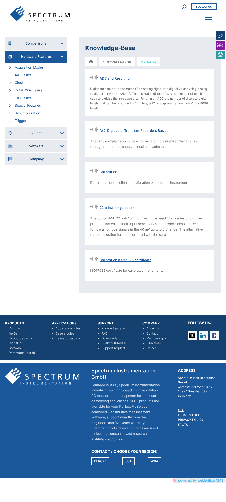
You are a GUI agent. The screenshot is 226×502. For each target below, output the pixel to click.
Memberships (156, 338)
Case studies (65, 333)
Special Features (28, 105)
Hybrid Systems (20, 338)
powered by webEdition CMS (200, 480)
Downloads (109, 338)
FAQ (104, 333)
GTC (181, 410)
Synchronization (27, 113)
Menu (207, 16)
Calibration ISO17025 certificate (125, 260)
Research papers (68, 338)
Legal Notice (189, 415)
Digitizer (15, 328)
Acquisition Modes (29, 67)
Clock (19, 82)
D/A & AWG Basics (29, 90)
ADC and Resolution (116, 78)
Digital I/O (16, 343)
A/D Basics (23, 75)
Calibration (108, 172)
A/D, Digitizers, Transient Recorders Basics (134, 130)
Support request (113, 348)
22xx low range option (117, 208)
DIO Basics (23, 98)
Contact (152, 333)
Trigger (20, 121)
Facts (183, 424)
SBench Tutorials (114, 343)
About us (152, 328)
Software (15, 348)
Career (151, 348)
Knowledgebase (113, 328)
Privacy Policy (191, 420)
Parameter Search (22, 353)
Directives (153, 343)
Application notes (68, 328)
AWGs (13, 333)
